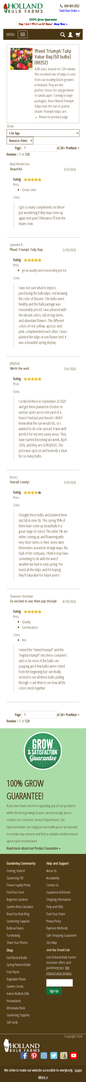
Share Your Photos (17, 942)
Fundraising (13, 935)
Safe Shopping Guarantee (61, 935)
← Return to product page (51, 116)
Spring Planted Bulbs (18, 964)
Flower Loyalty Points (18, 885)
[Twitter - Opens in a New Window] (53, 1055)
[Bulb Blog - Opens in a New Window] (63, 1055)
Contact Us (52, 885)
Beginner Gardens (17, 899)
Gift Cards (12, 1022)
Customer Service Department (40, 819)
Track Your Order (55, 913)
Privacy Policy (53, 921)
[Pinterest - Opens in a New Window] (33, 1055)
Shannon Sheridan (21, 596)
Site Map (51, 942)
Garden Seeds (15, 986)
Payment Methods (56, 928)
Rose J (13, 477)
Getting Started (16, 870)
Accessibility (52, 878)
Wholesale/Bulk (16, 1008)
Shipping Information (58, 899)
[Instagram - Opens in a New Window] (43, 1055)
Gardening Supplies (18, 921)
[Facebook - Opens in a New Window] (24, 1055)
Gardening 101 (15, 878)
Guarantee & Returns (58, 892)
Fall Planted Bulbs (17, 957)
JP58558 (15, 363)
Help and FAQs (54, 906)
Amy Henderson (20, 163)
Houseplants (14, 1000)
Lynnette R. (16, 244)
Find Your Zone (15, 892)
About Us (51, 870)
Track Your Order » (69, 11)
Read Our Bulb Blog (18, 913)
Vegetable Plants (16, 979)
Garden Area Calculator (20, 906)
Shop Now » (60, 24)
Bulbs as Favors (15, 928)
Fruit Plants (13, 971)
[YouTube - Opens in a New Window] (73, 1055)
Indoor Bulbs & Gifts (18, 993)
